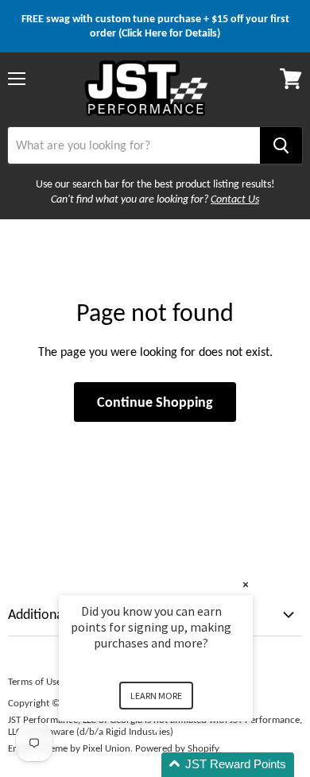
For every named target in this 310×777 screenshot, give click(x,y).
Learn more (156, 696)
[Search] (281, 145)
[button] (175, 764)
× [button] (245, 584)
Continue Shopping (155, 402)
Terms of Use (34, 681)
